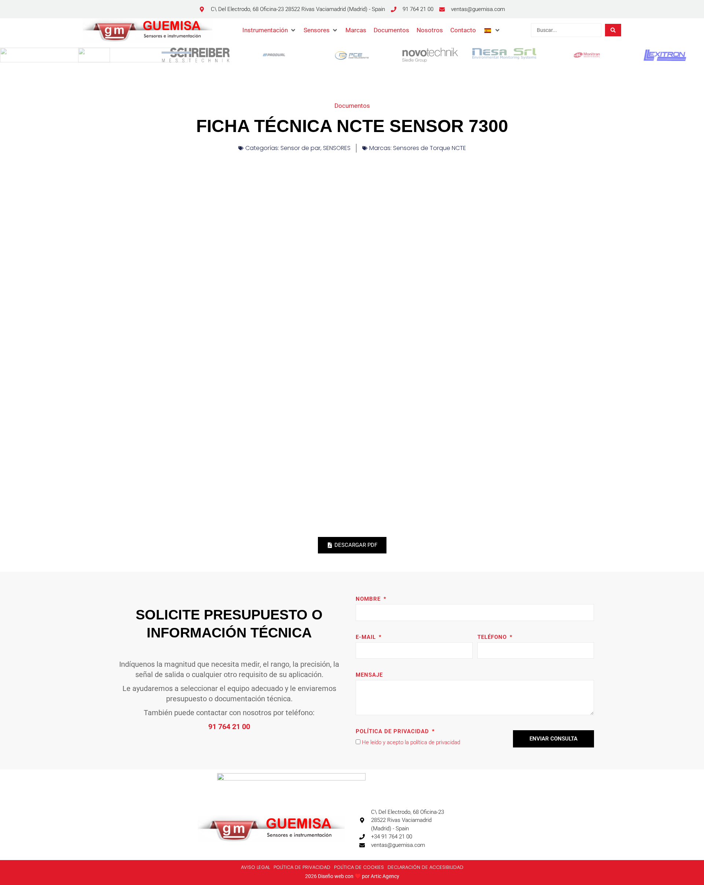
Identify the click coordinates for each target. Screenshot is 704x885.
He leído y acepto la (411, 742)
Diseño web (331, 876)
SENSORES (337, 148)
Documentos (352, 105)
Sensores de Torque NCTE (429, 148)
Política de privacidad (393, 731)
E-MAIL (367, 637)
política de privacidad (435, 742)
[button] (269, 30)
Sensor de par (300, 148)
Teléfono (493, 637)
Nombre (369, 599)
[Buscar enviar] (613, 30)
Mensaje (369, 675)
